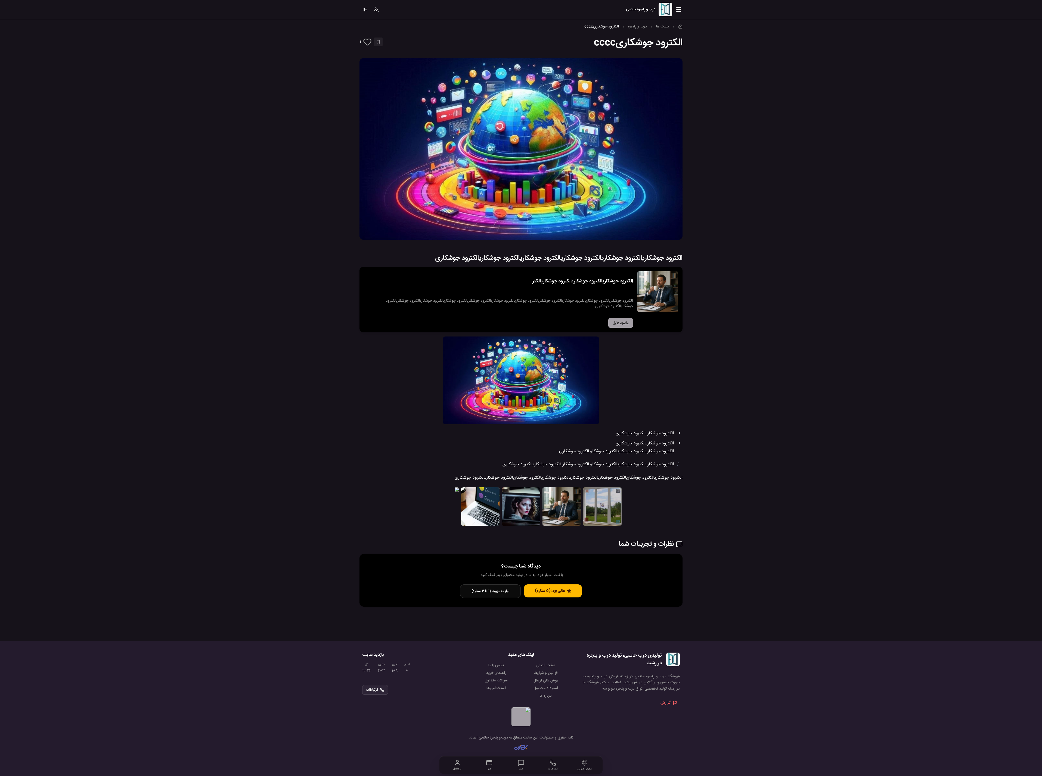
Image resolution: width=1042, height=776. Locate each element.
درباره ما (546, 696)
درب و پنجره (637, 26)
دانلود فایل (621, 323)
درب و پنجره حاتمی (493, 737)
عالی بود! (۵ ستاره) (550, 591)
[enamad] (521, 716)
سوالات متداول (496, 680)
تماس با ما (496, 665)
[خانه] (680, 26)
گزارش (665, 703)
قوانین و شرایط (546, 673)
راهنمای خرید (496, 673)
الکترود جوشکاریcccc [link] (601, 26)
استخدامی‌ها (496, 688)
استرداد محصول (546, 688)
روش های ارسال (546, 680)
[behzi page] (521, 747)
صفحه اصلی (545, 665)
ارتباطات (372, 690)
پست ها (662, 26)
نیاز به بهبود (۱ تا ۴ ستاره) (490, 591)
